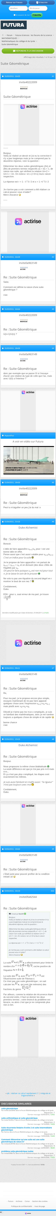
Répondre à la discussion (28, 51)
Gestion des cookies (40, 1201)
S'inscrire (41, 2)
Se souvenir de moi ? (23, 15)
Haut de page (40, 1206)
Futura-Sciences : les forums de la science (33, 35)
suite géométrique (9, 1108)
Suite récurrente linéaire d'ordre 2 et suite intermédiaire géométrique (26, 1128)
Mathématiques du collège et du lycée (18, 41)
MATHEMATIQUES (9, 38)
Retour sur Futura (14, 2)
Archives (19, 1201)
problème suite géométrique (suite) (17, 1151)
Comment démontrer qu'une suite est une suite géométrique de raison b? (22, 1140)
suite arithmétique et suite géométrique (19, 1118)
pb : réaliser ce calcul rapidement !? (22, 1093)
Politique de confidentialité (21, 1206)
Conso (27, 1201)
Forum (9, 35)
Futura (10, 1201)
